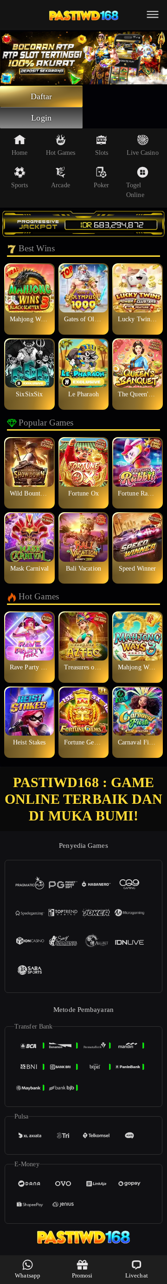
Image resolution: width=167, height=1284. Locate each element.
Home (19, 152)
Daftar (41, 96)
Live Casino (143, 152)
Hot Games (61, 152)
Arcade (60, 185)
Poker (101, 185)
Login (41, 117)
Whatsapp (27, 1275)
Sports (19, 185)
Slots (102, 152)
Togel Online (135, 190)
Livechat (136, 1275)
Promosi (82, 1275)
